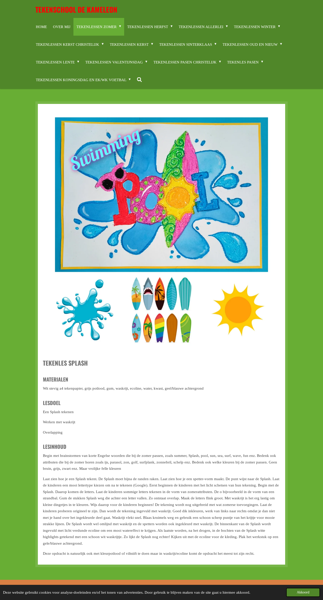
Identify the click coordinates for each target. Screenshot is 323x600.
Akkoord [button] (303, 592)
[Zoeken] (139, 80)
